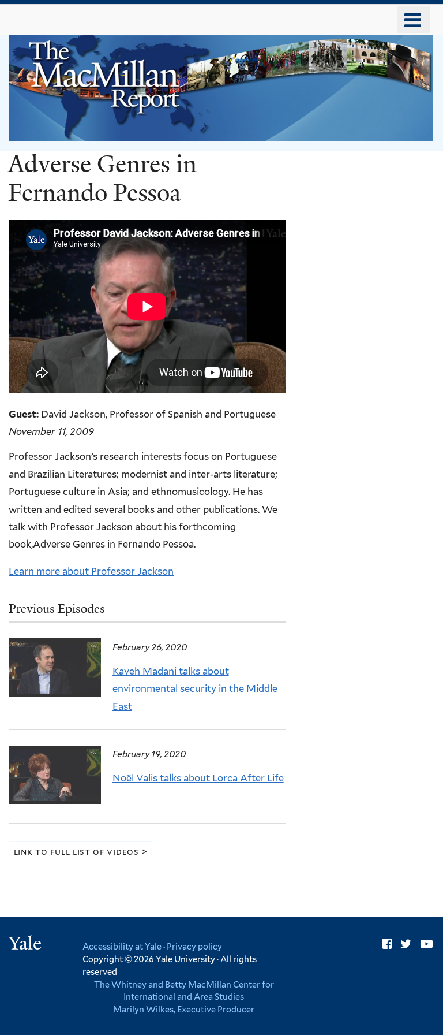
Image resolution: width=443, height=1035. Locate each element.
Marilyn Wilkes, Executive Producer (183, 1009)
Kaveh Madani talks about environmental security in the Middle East (194, 688)
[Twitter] (406, 944)
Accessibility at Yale (122, 946)
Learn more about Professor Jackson (91, 571)
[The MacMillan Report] (221, 132)
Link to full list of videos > (81, 851)
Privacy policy (194, 946)
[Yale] (26, 945)
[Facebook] (387, 944)
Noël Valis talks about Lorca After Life (198, 778)
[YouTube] (427, 944)
